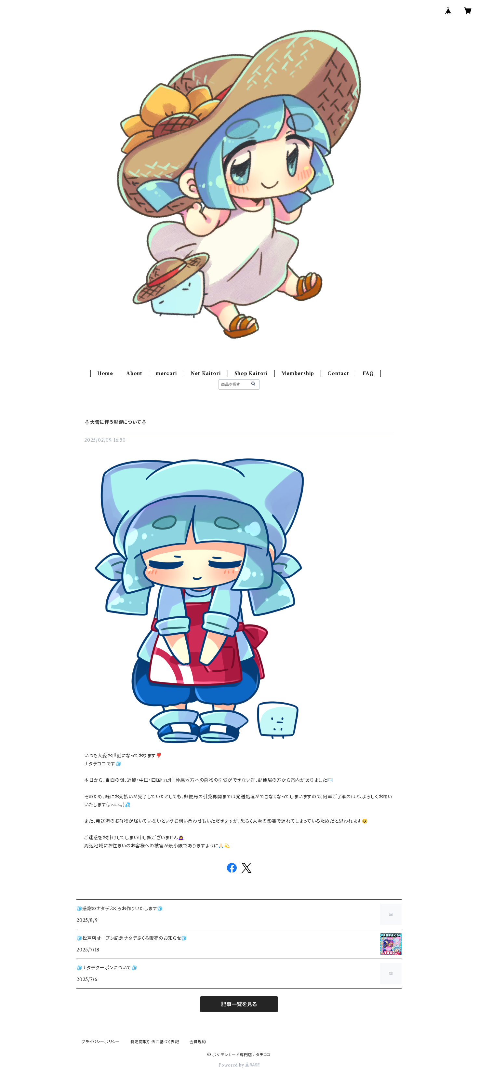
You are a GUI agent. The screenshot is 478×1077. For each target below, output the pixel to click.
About (134, 373)
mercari (166, 373)
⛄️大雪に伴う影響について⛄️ (115, 422)
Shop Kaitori (251, 373)
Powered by (232, 1065)
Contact (338, 373)
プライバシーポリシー (101, 1041)
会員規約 (198, 1041)
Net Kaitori (206, 373)
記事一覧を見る (239, 1004)
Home (105, 373)
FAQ (368, 373)
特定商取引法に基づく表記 (154, 1041)
